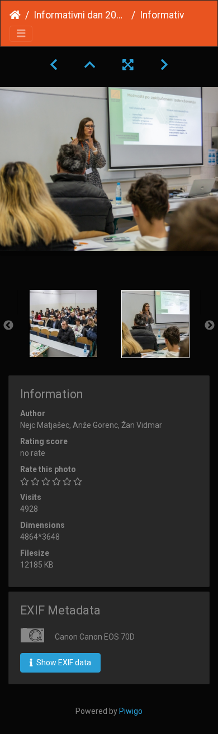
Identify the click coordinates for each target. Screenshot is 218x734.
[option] (63, 323)
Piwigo (131, 711)
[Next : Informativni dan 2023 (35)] (164, 65)
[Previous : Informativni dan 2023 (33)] (53, 65)
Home (15, 15)
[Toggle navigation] (21, 34)
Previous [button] (8, 325)
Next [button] (209, 325)
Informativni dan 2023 (80, 15)
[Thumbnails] (90, 65)
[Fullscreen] (128, 65)
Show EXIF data (63, 662)
